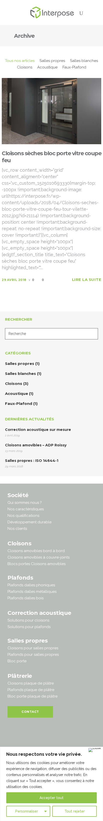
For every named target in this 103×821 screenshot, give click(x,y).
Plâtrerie (20, 676)
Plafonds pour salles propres (33, 654)
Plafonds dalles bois (26, 598)
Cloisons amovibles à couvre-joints (39, 557)
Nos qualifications (23, 515)
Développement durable (30, 522)
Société (18, 495)
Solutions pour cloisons (28, 620)
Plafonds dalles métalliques (32, 591)
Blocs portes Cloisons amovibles (37, 564)
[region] (51, 784)
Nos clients (17, 528)
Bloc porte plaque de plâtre (33, 696)
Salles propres (19, 363)
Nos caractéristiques (26, 509)
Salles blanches (20, 373)
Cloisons (13, 383)
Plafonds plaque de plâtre (31, 690)
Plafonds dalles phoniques (31, 585)
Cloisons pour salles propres (33, 648)
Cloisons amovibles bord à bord (36, 551)
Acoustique (16, 393)
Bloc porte (17, 661)
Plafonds (20, 577)
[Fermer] (94, 750)
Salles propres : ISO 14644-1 (31, 460)
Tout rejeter (74, 811)
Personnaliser (26, 811)
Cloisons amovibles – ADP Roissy (35, 445)
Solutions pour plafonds (29, 627)
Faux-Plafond (18, 403)
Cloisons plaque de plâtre (31, 683)
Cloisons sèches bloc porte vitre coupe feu (51, 157)
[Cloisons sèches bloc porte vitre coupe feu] (51, 111)
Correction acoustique (39, 613)
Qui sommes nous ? (25, 502)
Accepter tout (52, 798)
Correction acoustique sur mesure (38, 429)
